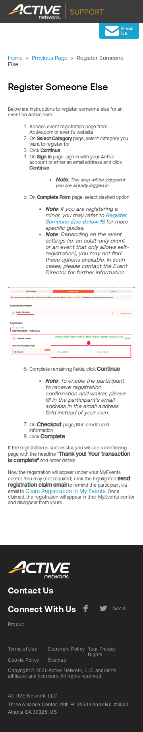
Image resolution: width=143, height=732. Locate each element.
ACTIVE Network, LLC (33, 696)
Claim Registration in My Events (65, 491)
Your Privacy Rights (102, 651)
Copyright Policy (66, 649)
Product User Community (16, 628)
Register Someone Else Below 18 (86, 218)
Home (15, 58)
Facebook (86, 611)
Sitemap (57, 660)
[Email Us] (119, 31)
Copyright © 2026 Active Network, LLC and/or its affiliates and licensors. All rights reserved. (62, 673)
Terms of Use (22, 649)
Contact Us (30, 590)
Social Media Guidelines (121, 612)
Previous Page (50, 58)
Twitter (102, 611)
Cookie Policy (23, 660)
